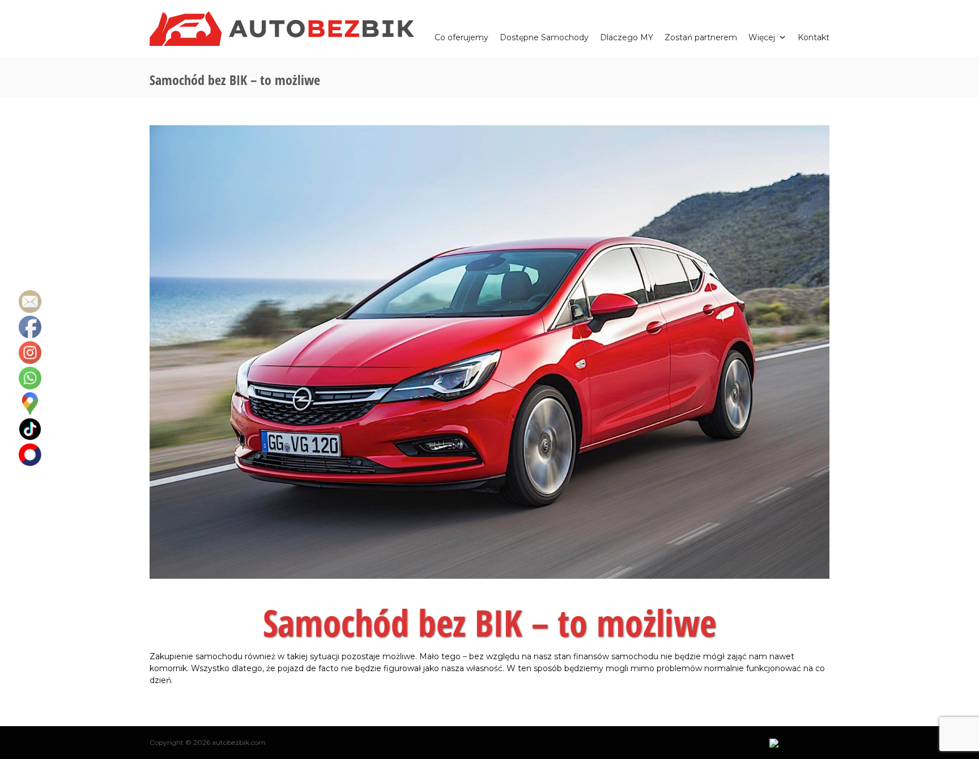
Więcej (761, 36)
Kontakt (813, 36)
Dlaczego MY (626, 36)
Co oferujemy (461, 36)
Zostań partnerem (701, 36)
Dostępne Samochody (544, 36)
